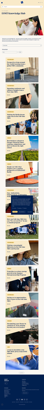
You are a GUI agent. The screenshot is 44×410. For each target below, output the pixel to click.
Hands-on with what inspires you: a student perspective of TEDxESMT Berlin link (22, 174)
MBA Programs (6, 390)
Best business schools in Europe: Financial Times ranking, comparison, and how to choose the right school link (22, 148)
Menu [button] (2, 2)
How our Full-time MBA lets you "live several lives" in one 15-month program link (22, 226)
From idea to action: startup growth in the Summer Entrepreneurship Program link (22, 279)
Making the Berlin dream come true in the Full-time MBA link (22, 122)
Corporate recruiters (7, 393)
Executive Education (7, 389)
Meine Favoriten (40, 2)
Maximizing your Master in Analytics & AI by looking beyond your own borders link (22, 331)
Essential (14, 208)
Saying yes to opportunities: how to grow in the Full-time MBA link (22, 305)
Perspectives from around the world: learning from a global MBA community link (22, 69)
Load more (21, 372)
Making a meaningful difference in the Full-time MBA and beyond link (22, 252)
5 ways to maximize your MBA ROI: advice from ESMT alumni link (22, 357)
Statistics (25, 208)
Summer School (6, 392)
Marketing (19, 208)
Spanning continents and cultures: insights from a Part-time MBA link (22, 96)
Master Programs (6, 391)
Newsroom (6, 394)
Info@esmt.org (24, 385)
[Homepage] (22, 2)
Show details (30, 211)
